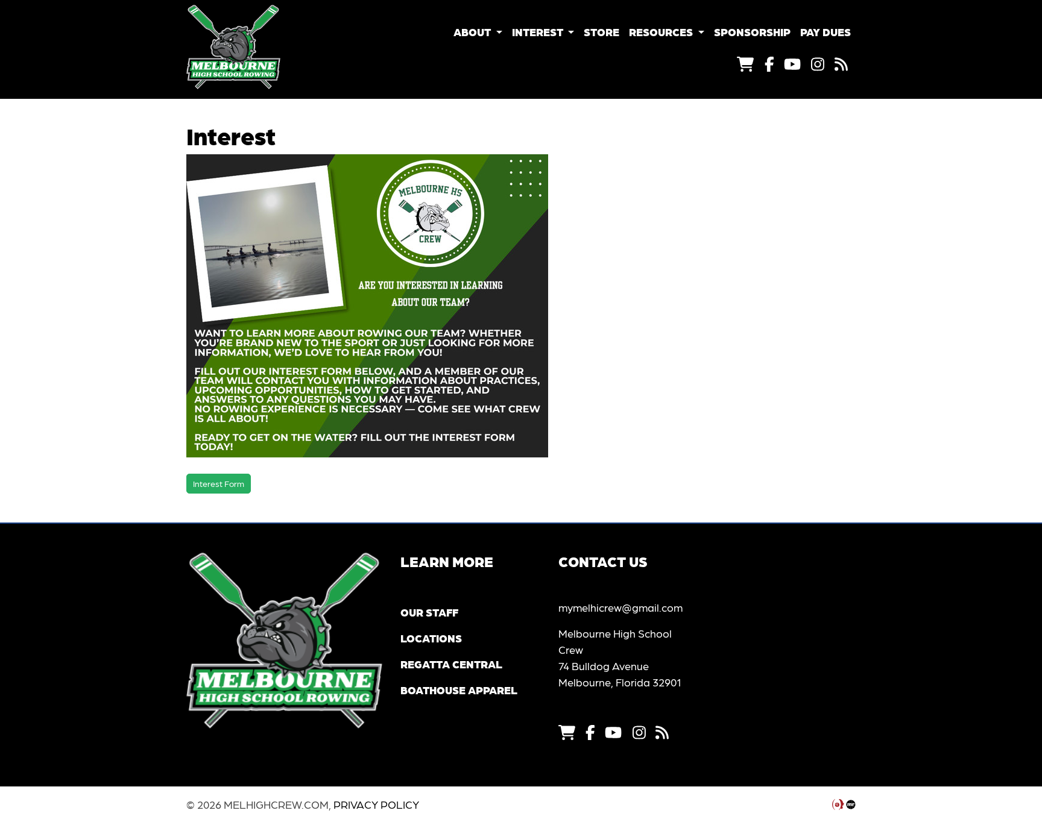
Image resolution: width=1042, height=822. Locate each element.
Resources (662, 31)
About (473, 31)
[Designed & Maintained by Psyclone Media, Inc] (838, 804)
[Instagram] (817, 63)
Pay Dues (825, 31)
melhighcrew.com (258, 47)
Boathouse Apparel (458, 689)
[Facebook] (769, 63)
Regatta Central (451, 663)
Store (601, 31)
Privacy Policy (376, 804)
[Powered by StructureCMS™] (851, 804)
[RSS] (841, 63)
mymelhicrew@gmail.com (620, 607)
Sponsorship (752, 31)
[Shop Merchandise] (745, 63)
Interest (539, 31)
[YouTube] (792, 63)
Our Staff (429, 612)
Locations (431, 638)
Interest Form (218, 483)
